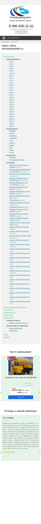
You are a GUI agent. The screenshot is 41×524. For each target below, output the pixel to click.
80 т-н (11, 92)
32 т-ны (12, 73)
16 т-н (11, 64)
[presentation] (1, 392)
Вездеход (13, 157)
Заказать (20, 397)
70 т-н (11, 87)
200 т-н (12, 111)
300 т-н (12, 119)
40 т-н (11, 78)
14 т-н (11, 61)
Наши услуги (8, 315)
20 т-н (11, 66)
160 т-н (12, 107)
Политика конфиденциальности (15, 307)
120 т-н (12, 99)
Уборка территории (16, 328)
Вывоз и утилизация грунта (18, 323)
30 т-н (11, 71)
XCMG (12, 152)
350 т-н (12, 121)
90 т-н (11, 95)
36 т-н (11, 75)
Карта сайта (8, 310)
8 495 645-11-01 (21, 26)
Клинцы (12, 133)
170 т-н (12, 109)
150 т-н (12, 104)
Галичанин (13, 135)
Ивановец (13, 131)
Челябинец (13, 138)
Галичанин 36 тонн (19, 207)
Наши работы (9, 318)
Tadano (12, 145)
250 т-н (12, 116)
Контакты (7, 337)
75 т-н (11, 90)
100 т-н (12, 97)
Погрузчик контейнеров (17, 160)
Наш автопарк (5, 41)
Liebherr (12, 143)
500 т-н (12, 126)
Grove (11, 150)
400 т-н (12, 123)
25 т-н (11, 68)
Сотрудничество (10, 312)
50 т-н (11, 80)
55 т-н (11, 83)
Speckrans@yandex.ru (21, 31)
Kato (11, 147)
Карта (6, 334)
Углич (11, 140)
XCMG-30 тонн (17, 200)
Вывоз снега (14, 330)
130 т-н (12, 102)
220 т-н (12, 114)
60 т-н (11, 85)
